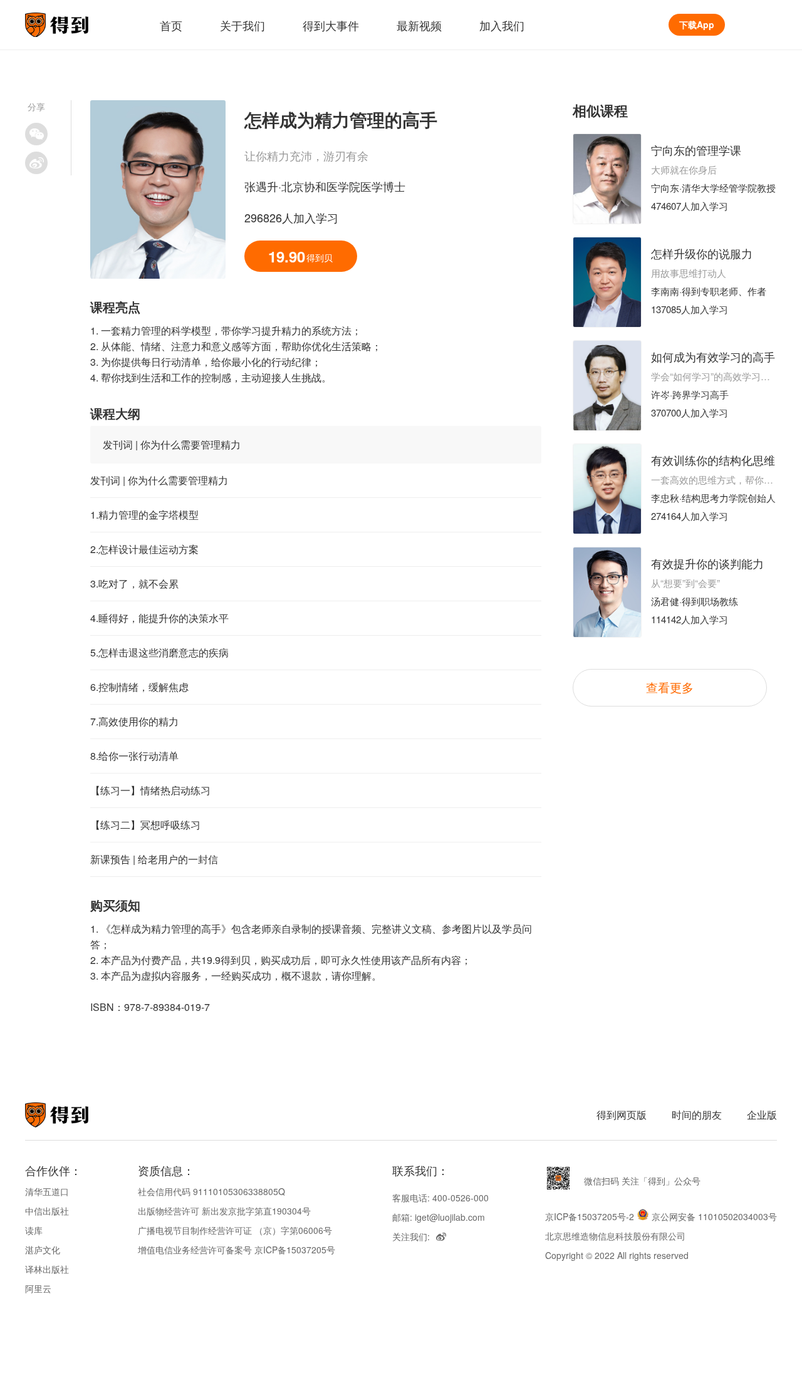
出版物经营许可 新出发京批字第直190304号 (224, 1210)
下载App (696, 24)
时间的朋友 (697, 1114)
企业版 (762, 1114)
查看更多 (670, 686)
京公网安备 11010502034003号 (714, 1216)
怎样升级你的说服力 (702, 253)
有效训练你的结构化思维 (713, 460)
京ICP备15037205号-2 (589, 1216)
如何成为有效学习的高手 (713, 356)
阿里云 (38, 1288)
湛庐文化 (42, 1249)
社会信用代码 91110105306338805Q (211, 1191)
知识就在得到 (73, 1114)
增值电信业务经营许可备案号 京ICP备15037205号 (236, 1249)
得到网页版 (621, 1114)
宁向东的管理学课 (696, 150)
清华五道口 (47, 1191)
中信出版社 (47, 1210)
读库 (34, 1230)
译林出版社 (47, 1269)
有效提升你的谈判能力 (707, 563)
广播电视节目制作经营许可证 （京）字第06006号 (235, 1230)
